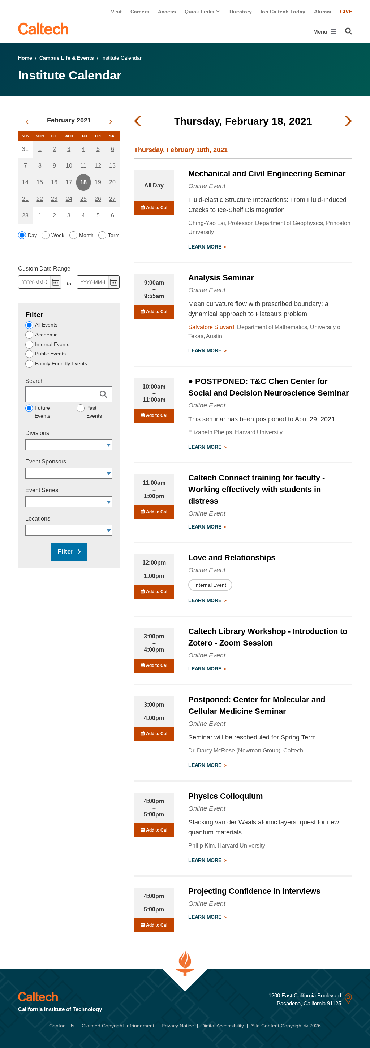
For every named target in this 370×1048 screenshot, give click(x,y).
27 (112, 199)
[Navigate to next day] (348, 121)
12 (98, 166)
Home (25, 58)
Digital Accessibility (222, 1025)
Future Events (42, 412)
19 (98, 182)
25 (83, 199)
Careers (139, 11)
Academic (46, 334)
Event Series (41, 490)
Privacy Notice (178, 1025)
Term (114, 235)
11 (83, 166)
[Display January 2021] (27, 122)
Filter (65, 551)
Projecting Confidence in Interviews (254, 891)
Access (167, 11)
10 (69, 166)
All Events (46, 325)
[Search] (348, 31)
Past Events (94, 412)
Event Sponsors (45, 461)
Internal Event (210, 585)
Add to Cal (156, 207)
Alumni (322, 11)
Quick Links (200, 11)
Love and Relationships (231, 557)
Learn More (205, 247)
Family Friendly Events (61, 363)
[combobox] (65, 444)
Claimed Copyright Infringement (118, 1025)
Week (57, 235)
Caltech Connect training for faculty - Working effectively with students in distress (256, 489)
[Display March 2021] (111, 122)
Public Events (50, 354)
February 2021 (69, 120)
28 (25, 215)
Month (86, 235)
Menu (321, 32)
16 (54, 182)
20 (112, 182)
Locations (37, 519)
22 (39, 199)
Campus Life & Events (66, 58)
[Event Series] (109, 501)
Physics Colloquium (225, 796)
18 (83, 182)
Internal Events (52, 344)
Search (34, 381)
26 (98, 199)
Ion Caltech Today (283, 11)
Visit (116, 11)
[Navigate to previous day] (137, 121)
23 (54, 199)
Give (346, 11)
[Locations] (109, 530)
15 (39, 182)
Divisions (37, 433)
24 (69, 199)
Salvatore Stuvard (211, 327)
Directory (240, 11)
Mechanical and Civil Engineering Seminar (267, 173)
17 (69, 182)
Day (32, 235)
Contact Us (61, 1025)
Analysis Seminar (221, 277)
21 (25, 199)
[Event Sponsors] (109, 473)
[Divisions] (109, 444)
